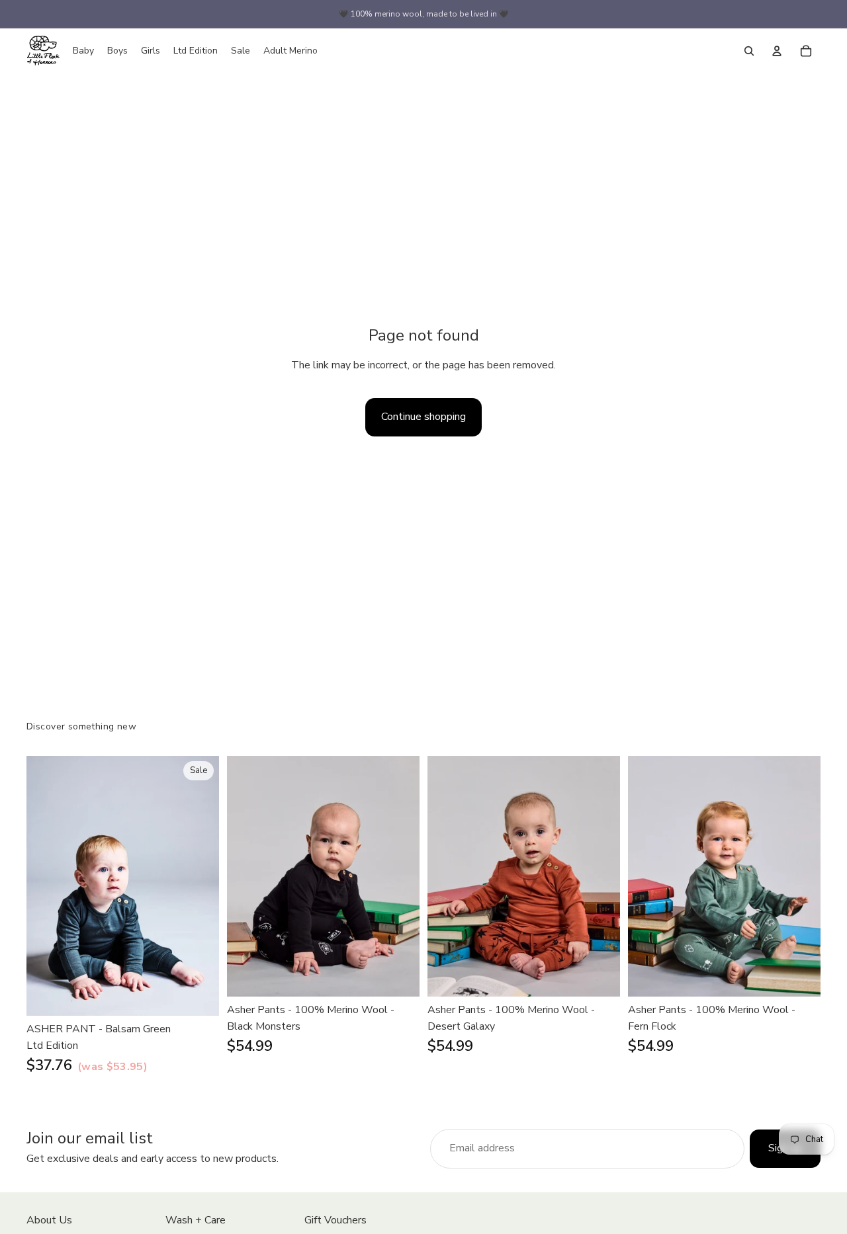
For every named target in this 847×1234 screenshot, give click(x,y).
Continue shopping (423, 416)
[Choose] (198, 995)
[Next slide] (199, 885)
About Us (49, 1220)
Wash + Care (195, 1220)
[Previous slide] (46, 885)
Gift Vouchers (335, 1220)
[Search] (749, 50)
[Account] (776, 50)
